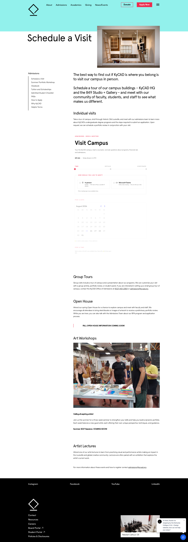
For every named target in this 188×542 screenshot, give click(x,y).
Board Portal (34, 528)
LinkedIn (156, 484)
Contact (32, 515)
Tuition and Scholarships (41, 89)
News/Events (101, 5)
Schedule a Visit (37, 79)
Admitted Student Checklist (42, 93)
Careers (32, 524)
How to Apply (36, 100)
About (49, 5)
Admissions (61, 5)
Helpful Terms (36, 107)
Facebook (75, 484)
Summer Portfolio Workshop (43, 82)
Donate (127, 4)
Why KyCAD (36, 103)
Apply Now (144, 4)
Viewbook (35, 86)
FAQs (33, 96)
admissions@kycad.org (139, 289)
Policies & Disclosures (38, 536)
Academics (76, 5)
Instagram (33, 484)
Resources (33, 520)
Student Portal (35, 532)
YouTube (115, 484)
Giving (88, 5)
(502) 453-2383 (121, 289)
